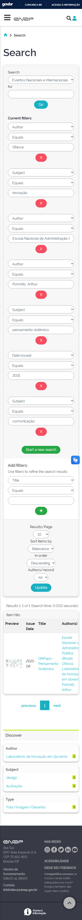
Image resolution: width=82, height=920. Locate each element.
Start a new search (41, 449)
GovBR (7, 4)
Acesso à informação (66, 4)
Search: (14, 72)
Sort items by (41, 541)
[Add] (41, 511)
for (10, 86)
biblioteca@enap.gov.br (20, 889)
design (11, 777)
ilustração (14, 785)
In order (41, 555)
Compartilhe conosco (58, 874)
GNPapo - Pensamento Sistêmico (48, 663)
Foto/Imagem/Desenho (26, 807)
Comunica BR (33, 4)
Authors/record (41, 569)
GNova (67, 663)
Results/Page (41, 526)
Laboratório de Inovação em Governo (72, 673)
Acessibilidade (56, 861)
